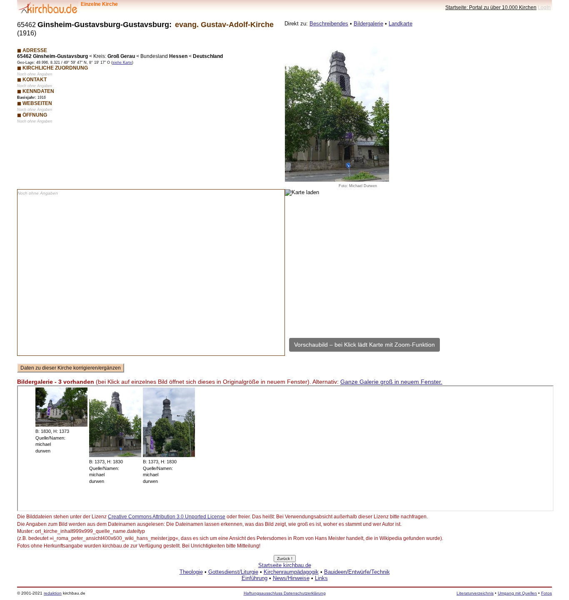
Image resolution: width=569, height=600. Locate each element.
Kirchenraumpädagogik (291, 572)
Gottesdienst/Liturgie (233, 572)
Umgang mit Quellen (517, 593)
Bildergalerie (368, 23)
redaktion (53, 593)
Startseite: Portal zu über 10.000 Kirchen (491, 7)
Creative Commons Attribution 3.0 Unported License (166, 516)
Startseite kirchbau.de (284, 565)
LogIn (544, 7)
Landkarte (400, 23)
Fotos (546, 593)
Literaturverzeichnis (475, 593)
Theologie (191, 572)
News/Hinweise (291, 578)
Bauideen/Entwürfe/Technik (357, 572)
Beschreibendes (328, 23)
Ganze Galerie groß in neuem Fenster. (391, 381)
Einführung (254, 578)
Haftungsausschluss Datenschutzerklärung (285, 593)
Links (321, 578)
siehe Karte (122, 62)
